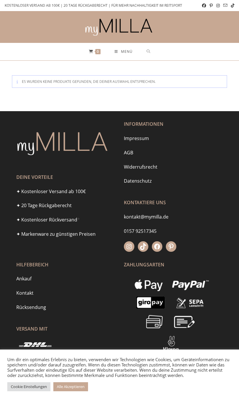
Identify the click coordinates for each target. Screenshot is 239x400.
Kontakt (25, 293)
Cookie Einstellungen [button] (29, 386)
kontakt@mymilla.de (146, 217)
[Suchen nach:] (148, 51)
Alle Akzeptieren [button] (71, 386)
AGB (128, 152)
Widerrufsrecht (140, 167)
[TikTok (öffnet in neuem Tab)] (231, 5)
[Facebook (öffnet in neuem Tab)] (204, 5)
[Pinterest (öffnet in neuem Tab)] (211, 5)
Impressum (136, 138)
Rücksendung (31, 307)
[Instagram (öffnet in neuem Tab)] (218, 5)
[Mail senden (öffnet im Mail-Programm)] (225, 5)
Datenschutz (138, 181)
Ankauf (23, 278)
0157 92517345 (140, 231)
